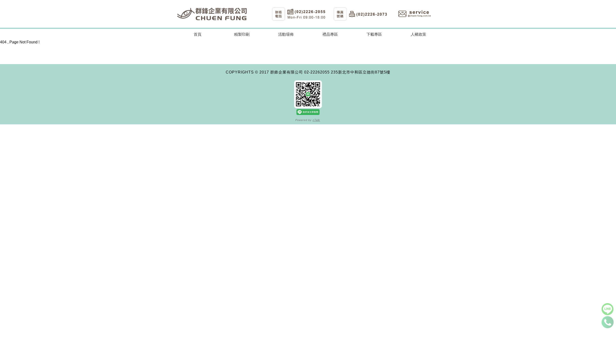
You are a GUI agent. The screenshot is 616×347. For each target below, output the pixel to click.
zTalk (316, 120)
